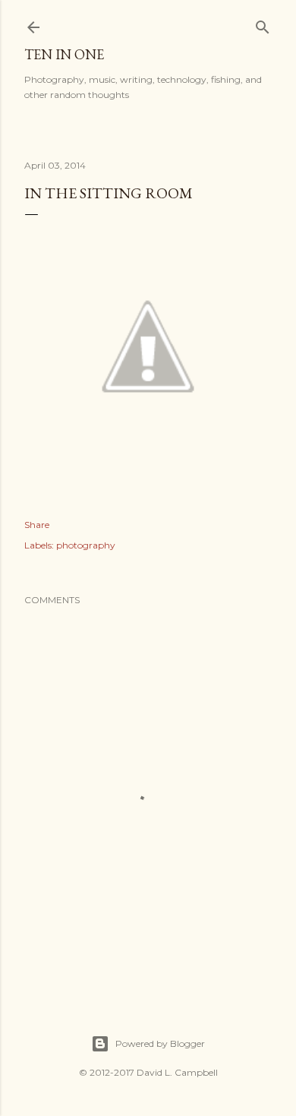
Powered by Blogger (160, 1043)
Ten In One (64, 54)
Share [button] (36, 524)
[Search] (262, 24)
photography (85, 545)
